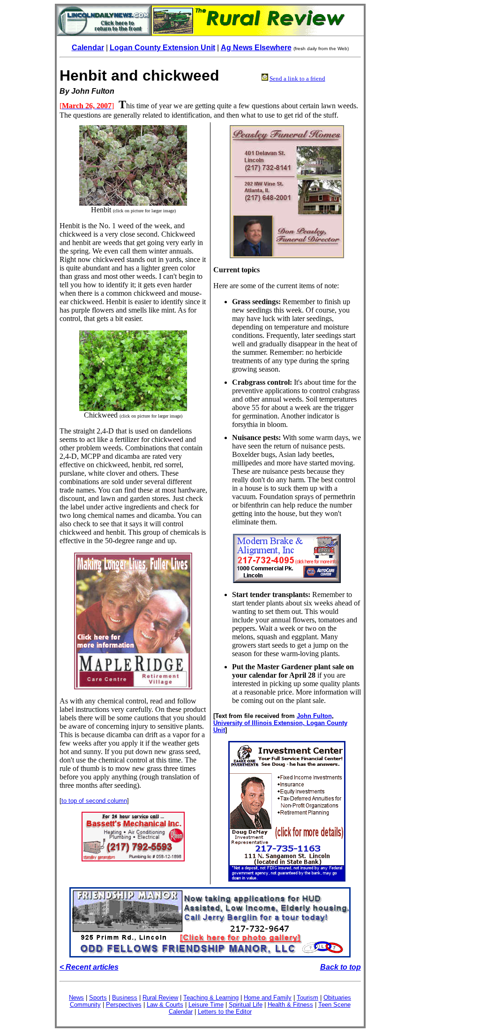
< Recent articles (89, 967)
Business (124, 997)
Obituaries (337, 997)
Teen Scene (334, 1004)
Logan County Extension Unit (162, 48)
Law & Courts (165, 1004)
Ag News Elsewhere (256, 48)
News (76, 997)
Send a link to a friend (297, 78)
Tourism (307, 997)
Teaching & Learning (211, 997)
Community (85, 1004)
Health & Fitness (290, 1004)
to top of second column (94, 800)
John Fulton (314, 715)
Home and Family (268, 997)
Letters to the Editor (225, 1011)
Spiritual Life (245, 1004)
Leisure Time (206, 1004)
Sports (98, 997)
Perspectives (124, 1004)
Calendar (88, 48)
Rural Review (160, 997)
